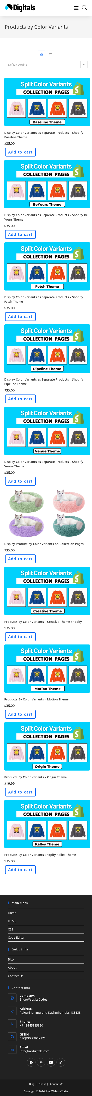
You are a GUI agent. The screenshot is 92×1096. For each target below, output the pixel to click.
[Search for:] (83, 8)
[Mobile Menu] (75, 8)
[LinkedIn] (51, 1062)
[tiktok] (60, 1062)
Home (12, 913)
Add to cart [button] (20, 152)
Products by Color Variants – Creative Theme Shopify (43, 622)
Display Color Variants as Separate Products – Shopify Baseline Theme (43, 135)
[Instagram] (41, 1062)
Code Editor (16, 937)
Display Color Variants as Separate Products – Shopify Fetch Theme (43, 299)
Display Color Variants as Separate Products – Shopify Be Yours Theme (46, 217)
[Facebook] (31, 1062)
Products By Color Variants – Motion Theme (36, 699)
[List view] (50, 54)
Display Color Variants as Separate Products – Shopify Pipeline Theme (43, 381)
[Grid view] (41, 54)
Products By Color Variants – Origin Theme (35, 777)
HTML (12, 921)
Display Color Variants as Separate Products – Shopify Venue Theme (43, 464)
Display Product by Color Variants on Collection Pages (44, 544)
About (12, 967)
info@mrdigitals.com (34, 1051)
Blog (11, 959)
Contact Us (15, 976)
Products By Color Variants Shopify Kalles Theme (40, 855)
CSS (10, 929)
